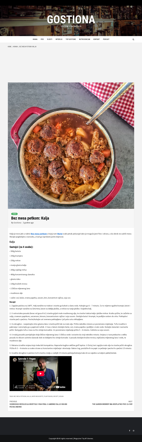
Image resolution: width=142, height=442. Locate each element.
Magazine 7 (78, 438)
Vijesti (49, 39)
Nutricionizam (84, 39)
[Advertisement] (71, 65)
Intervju (59, 39)
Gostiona (71, 19)
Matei (59, 233)
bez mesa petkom (20, 396)
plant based (48, 396)
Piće (42, 39)
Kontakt (96, 39)
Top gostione (71, 39)
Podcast (106, 39)
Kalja (12, 241)
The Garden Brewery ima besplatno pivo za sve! (112, 402)
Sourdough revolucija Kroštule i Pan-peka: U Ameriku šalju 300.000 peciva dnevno (38, 404)
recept (55, 396)
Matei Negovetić (37, 396)
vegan (61, 396)
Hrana (35, 39)
